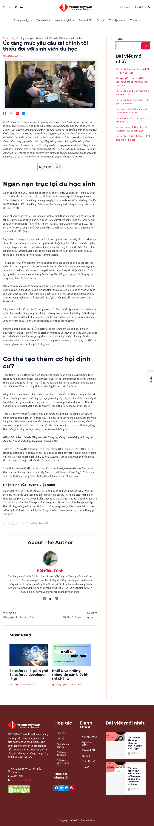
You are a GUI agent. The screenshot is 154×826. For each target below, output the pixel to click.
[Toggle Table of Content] (56, 167)
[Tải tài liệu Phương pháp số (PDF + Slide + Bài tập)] (116, 737)
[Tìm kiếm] (145, 45)
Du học (86, 756)
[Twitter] (15, 7)
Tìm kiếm (119, 39)
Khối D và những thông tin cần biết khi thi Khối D (70, 675)
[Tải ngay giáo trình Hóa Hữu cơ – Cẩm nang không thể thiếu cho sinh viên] (116, 767)
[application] (30, 20)
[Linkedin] (21, 7)
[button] (149, 7)
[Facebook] (10, 7)
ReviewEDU (88, 750)
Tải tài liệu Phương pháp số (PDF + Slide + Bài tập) (135, 743)
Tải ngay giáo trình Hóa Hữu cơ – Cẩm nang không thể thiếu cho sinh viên (132, 82)
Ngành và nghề (87, 743)
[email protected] (21, 780)
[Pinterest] (4, 7)
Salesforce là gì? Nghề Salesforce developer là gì (28, 675)
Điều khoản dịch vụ (63, 745)
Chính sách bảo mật (62, 753)
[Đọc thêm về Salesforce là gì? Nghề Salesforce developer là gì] (28, 655)
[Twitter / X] (50, 598)
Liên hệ (139, 7)
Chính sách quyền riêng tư (63, 763)
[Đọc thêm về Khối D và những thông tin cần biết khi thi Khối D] (71, 655)
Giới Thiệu (124, 7)
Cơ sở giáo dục (89, 736)
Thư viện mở (88, 761)
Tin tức (86, 767)
